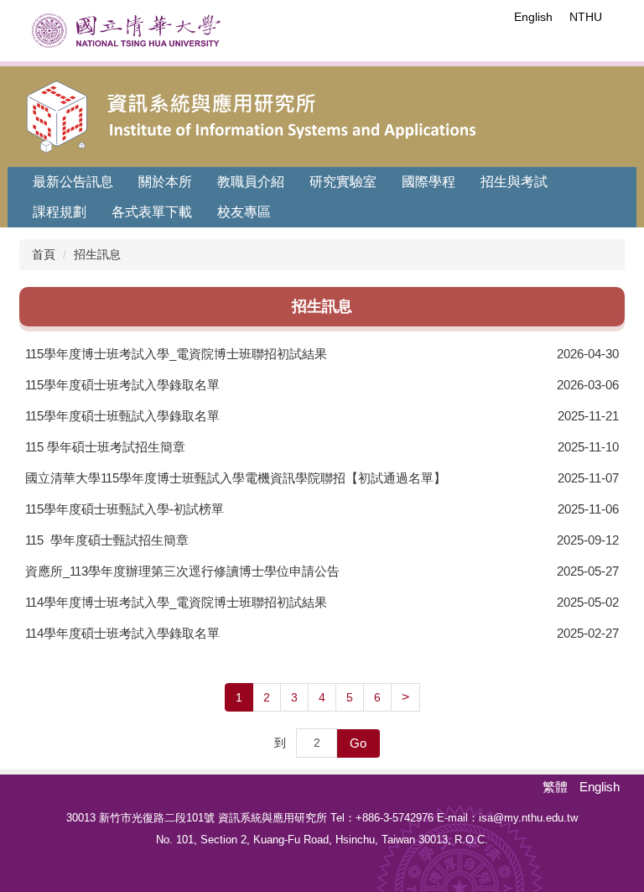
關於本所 (165, 182)
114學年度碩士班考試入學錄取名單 (122, 633)
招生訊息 (97, 254)
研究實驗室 (343, 182)
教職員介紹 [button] (250, 182)
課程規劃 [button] (59, 212)
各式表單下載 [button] (152, 212)
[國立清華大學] (126, 31)
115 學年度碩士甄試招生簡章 (107, 540)
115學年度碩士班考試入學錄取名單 (122, 385)
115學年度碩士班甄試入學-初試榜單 (124, 509)
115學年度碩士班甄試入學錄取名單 (122, 416)
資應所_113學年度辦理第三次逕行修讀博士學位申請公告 (182, 571)
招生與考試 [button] (514, 182)
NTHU (585, 16)
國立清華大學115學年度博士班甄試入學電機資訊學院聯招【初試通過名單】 (235, 478)
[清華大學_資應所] (327, 113)
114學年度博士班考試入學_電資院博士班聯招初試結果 (176, 602)
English (533, 16)
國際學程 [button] (428, 182)
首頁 (43, 254)
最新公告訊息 (73, 182)
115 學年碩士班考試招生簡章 (105, 447)
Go (358, 743)
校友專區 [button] (244, 212)
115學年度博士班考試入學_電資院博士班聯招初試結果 (176, 354)
